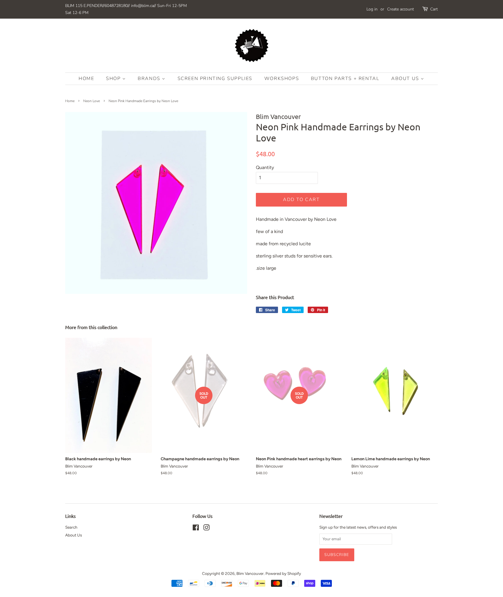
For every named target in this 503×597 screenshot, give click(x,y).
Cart (434, 9)
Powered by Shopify (283, 573)
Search (71, 527)
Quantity (265, 167)
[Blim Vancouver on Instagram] (206, 528)
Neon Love (91, 101)
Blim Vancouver (250, 573)
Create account (400, 9)
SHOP (114, 78)
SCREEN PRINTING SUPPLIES (215, 78)
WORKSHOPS (281, 78)
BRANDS (150, 78)
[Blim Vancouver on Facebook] (195, 528)
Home (86, 78)
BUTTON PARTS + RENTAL (345, 78)
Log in (372, 9)
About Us (406, 78)
